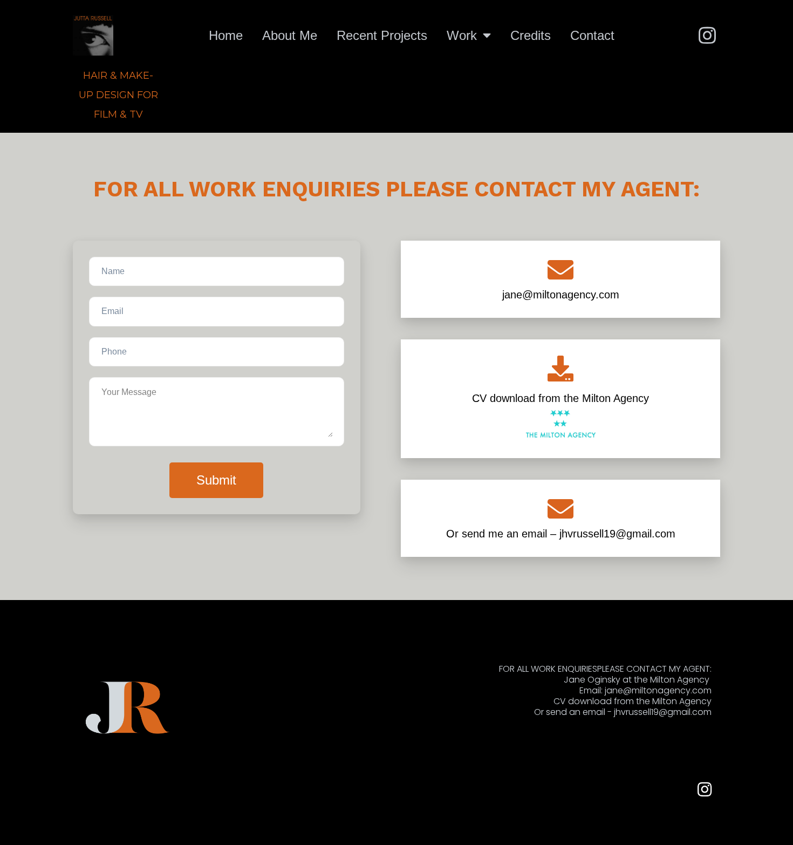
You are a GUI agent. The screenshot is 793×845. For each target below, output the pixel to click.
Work (464, 35)
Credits (530, 35)
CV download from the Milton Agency (560, 398)
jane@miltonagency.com (560, 295)
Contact (592, 35)
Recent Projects (382, 35)
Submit (216, 480)
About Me (289, 35)
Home (226, 35)
